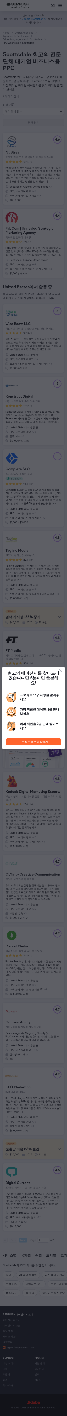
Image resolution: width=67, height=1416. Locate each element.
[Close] (61, 671)
